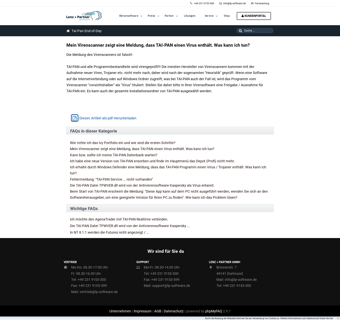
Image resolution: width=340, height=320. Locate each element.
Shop (227, 16)
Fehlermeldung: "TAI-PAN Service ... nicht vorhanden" (111, 179)
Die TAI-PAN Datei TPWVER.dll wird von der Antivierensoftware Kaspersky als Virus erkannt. (142, 185)
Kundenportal (255, 16)
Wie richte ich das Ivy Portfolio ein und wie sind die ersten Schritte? (122, 143)
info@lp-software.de (234, 3)
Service (209, 16)
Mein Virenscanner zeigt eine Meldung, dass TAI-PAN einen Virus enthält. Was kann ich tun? (142, 149)
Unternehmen (120, 311)
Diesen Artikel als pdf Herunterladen (107, 118)
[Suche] (239, 30)
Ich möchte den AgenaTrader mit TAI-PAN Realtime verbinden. (119, 219)
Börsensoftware (128, 16)
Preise (151, 16)
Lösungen (189, 16)
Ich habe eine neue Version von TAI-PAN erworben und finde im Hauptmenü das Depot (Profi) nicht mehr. (152, 161)
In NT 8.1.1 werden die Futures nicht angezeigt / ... (109, 232)
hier (331, 318)
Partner (169, 16)
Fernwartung (262, 3)
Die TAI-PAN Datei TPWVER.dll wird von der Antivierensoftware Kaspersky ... (130, 226)
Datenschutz (174, 311)
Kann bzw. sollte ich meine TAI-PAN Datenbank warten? (113, 155)
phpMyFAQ (213, 311)
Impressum (143, 311)
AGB (157, 311)
